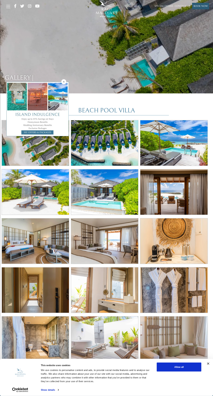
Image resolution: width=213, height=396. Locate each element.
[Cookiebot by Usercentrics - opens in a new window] (20, 390)
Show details (48, 390)
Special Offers (164, 6)
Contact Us (182, 6)
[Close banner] (208, 364)
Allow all (179, 367)
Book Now (201, 6)
